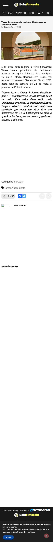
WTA (40, 13)
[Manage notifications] (46, 535)
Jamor (8, 188)
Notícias (8, 13)
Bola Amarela (8, 27)
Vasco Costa (18, 188)
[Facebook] (20, 196)
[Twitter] (24, 196)
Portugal (18, 181)
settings (31, 532)
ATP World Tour (25, 13)
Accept (8, 537)
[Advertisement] (26, 151)
